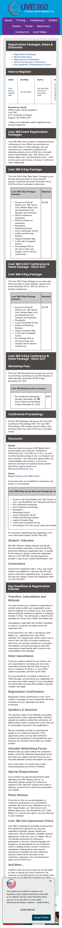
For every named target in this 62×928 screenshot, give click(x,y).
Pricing (21, 20)
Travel (29, 26)
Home (8, 20)
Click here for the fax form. (41, 93)
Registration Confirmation (27, 59)
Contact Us (22, 32)
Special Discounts (23, 57)
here (29, 859)
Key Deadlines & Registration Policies (32, 64)
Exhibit (53, 20)
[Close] (50, 881)
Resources (43, 26)
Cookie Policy (43, 902)
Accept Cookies (41, 917)
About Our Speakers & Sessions (30, 62)
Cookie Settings (27, 909)
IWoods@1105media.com (20, 469)
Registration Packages (25, 54)
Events (16, 26)
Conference (37, 20)
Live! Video (39, 32)
